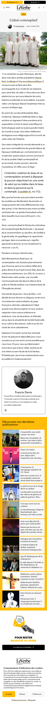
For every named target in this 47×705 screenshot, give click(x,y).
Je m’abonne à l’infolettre (22, 647)
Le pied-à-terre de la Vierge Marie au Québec (31, 487)
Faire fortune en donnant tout (30, 594)
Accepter (9, 694)
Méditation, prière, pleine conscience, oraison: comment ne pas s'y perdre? (31, 576)
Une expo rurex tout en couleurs (30, 505)
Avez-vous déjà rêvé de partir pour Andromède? (30, 522)
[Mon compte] (39, 7)
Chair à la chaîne (27, 449)
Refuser (22, 694)
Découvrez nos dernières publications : (18, 423)
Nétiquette (31, 700)
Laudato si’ (25, 192)
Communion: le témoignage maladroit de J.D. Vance (30, 469)
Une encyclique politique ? (31, 82)
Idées (24, 14)
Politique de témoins (19, 700)
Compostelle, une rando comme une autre (30, 433)
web (5, 410)
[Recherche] (43, 7)
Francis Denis (20, 26)
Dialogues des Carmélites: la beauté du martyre (31, 540)
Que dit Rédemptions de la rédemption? (31, 557)
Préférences (37, 694)
